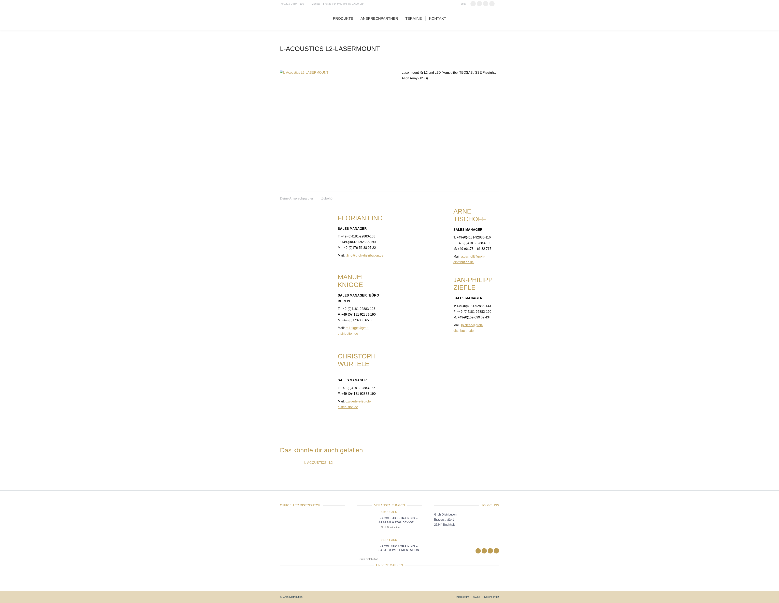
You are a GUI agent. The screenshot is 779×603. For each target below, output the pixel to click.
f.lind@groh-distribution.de (364, 255)
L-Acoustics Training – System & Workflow (398, 519)
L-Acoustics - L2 (318, 462)
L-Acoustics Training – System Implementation (399, 548)
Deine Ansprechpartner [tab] (296, 198)
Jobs (463, 3)
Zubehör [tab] (327, 198)
